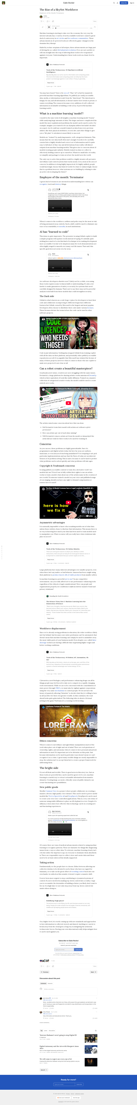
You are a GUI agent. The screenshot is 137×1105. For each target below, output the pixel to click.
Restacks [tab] (50, 983)
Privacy (68, 1093)
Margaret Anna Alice (58, 1052)
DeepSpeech (73, 796)
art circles (60, 38)
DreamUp (92, 375)
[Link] (37, 113)
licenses (90, 308)
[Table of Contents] (2, 552)
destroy (58, 184)
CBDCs (58, 688)
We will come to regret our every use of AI (56, 1059)
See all (43, 1070)
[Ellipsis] (96, 998)
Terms (72, 1093)
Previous (45, 972)
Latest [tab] (45, 1030)
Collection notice (79, 1093)
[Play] (49, 27)
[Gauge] (94, 27)
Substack (60, 1101)
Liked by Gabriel (48, 1000)
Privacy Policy (80, 955)
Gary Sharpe (46, 1012)
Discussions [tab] (52, 1030)
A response (43, 1037)
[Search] (114, 2)
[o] (91, 1049)
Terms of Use (76, 953)
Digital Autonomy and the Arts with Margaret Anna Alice (59, 1047)
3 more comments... (45, 1022)
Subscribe (124, 3)
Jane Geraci (46, 998)
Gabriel (45, 16)
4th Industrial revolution (66, 50)
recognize (43, 184)
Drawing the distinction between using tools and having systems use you (60, 1061)
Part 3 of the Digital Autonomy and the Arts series (53, 1050)
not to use (68, 579)
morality (62, 226)
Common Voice (51, 791)
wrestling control (77, 871)
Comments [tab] (43, 983)
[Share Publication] (117, 2)
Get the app (76, 1097)
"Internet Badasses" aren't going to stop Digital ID (58, 1035)
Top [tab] (41, 1030)
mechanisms (59, 691)
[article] (68, 1038)
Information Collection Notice (68, 955)
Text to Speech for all (57, 796)
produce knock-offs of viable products (67, 575)
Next (92, 972)
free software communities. (78, 38)
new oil (66, 93)
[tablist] (46, 983)
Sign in (132, 3)
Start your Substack (64, 1097)
